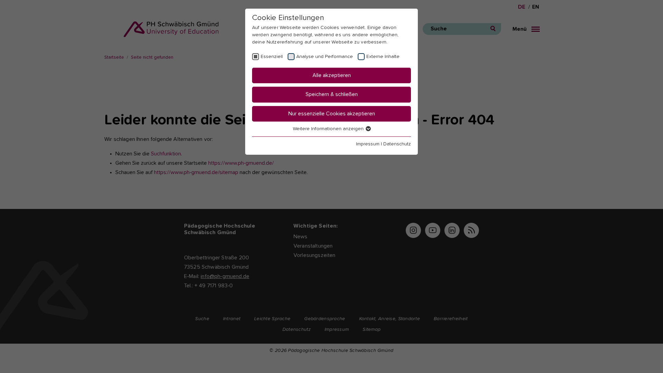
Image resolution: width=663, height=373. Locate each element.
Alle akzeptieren (332, 75)
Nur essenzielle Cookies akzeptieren (331, 113)
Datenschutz (397, 144)
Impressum (367, 144)
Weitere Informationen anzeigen (329, 128)
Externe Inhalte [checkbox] (383, 56)
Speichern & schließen (332, 94)
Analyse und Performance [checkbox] (324, 56)
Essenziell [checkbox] (272, 56)
